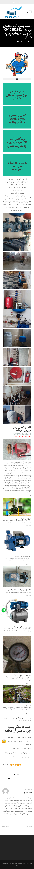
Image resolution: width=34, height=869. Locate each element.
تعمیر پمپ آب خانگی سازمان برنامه (20, 462)
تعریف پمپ (27, 705)
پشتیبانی (28, 792)
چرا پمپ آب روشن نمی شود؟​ (22, 627)
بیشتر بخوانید (28, 495)
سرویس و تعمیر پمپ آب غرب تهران (14, 718)
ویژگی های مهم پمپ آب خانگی (22, 675)
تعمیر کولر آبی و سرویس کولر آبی (21, 757)
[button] (17, 79)
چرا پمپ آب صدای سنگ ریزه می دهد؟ (19, 589)
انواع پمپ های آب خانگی (23, 519)
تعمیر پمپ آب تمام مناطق (22, 41)
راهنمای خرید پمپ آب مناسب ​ (22, 556)
